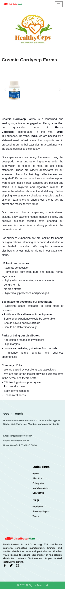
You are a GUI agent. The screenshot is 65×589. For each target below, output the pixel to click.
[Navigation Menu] (58, 4)
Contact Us (38, 492)
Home (35, 473)
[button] (5, 90)
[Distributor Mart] (12, 4)
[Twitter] (11, 565)
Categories (38, 483)
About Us (37, 478)
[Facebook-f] (4, 565)
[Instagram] (17, 565)
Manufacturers (40, 488)
